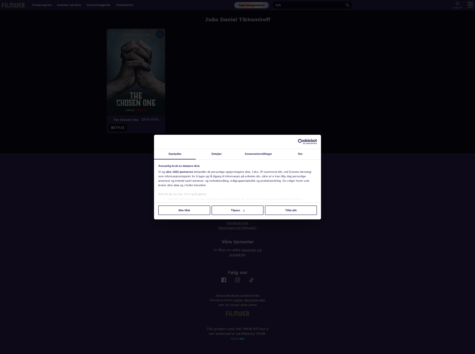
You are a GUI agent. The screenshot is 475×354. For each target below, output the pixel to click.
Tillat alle (291, 210)
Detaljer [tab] (217, 153)
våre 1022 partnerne (179, 171)
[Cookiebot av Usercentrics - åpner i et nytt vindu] (300, 141)
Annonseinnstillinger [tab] (258, 153)
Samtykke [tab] (174, 153)
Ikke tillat (184, 210)
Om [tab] (300, 153)
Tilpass (235, 210)
